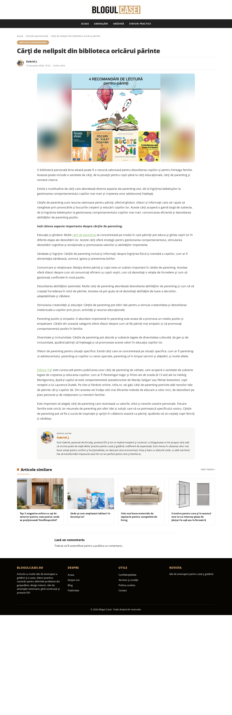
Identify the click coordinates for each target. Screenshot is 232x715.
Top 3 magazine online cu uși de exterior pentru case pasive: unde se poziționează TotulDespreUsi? (39, 517)
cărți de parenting (84, 235)
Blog (70, 585)
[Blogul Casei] (116, 10)
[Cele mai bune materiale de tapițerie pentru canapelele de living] (141, 493)
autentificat (77, 546)
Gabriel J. (31, 61)
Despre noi (74, 580)
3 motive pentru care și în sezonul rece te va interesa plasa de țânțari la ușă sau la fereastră (191, 517)
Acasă (20, 35)
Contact (123, 590)
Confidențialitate (127, 574)
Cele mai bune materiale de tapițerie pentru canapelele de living (139, 517)
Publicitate (73, 590)
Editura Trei (44, 370)
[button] (212, 24)
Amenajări (101, 23)
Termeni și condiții (128, 580)
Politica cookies (127, 585)
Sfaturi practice (140, 23)
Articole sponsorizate (37, 35)
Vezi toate (207, 469)
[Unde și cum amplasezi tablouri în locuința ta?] (91, 493)
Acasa (85, 23)
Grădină (118, 23)
